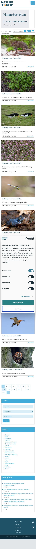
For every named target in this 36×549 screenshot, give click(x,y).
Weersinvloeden (9, 463)
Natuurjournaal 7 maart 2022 (11, 127)
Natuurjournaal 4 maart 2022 (11, 232)
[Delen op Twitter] (28, 31)
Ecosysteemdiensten (11, 442)
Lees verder (30, 66)
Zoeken (6, 421)
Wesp (6, 465)
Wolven (7, 469)
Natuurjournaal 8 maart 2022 (11, 94)
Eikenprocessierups (10, 444)
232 (28, 389)
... (13, 386)
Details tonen (25, 296)
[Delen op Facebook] (25, 31)
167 (19, 389)
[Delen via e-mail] (33, 31)
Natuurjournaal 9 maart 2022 (11, 58)
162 (23, 386)
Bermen (7, 435)
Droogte (7, 440)
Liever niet (18, 309)
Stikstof (7, 456)
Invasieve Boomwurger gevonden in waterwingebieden (14, 484)
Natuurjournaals (9, 453)
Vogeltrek (7, 460)
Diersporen (8, 438)
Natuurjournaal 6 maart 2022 (11, 163)
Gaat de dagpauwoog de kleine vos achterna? (16, 489)
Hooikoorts (8, 447)
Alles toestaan (18, 302)
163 (28, 386)
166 (14, 389)
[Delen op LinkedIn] (30, 31)
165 (9, 389)
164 (4, 389)
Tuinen (7, 458)
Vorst (6, 462)
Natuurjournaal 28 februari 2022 (12, 369)
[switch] (31, 276)
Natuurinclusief (9, 451)
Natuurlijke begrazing (11, 454)
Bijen (6, 437)
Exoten (7, 445)
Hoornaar (8, 449)
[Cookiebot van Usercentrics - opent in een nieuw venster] (25, 238)
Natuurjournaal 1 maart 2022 (11, 336)
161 (18, 386)
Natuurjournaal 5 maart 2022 (11, 199)
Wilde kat (7, 467)
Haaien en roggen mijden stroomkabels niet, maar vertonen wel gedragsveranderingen (18, 500)
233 (4, 393)
